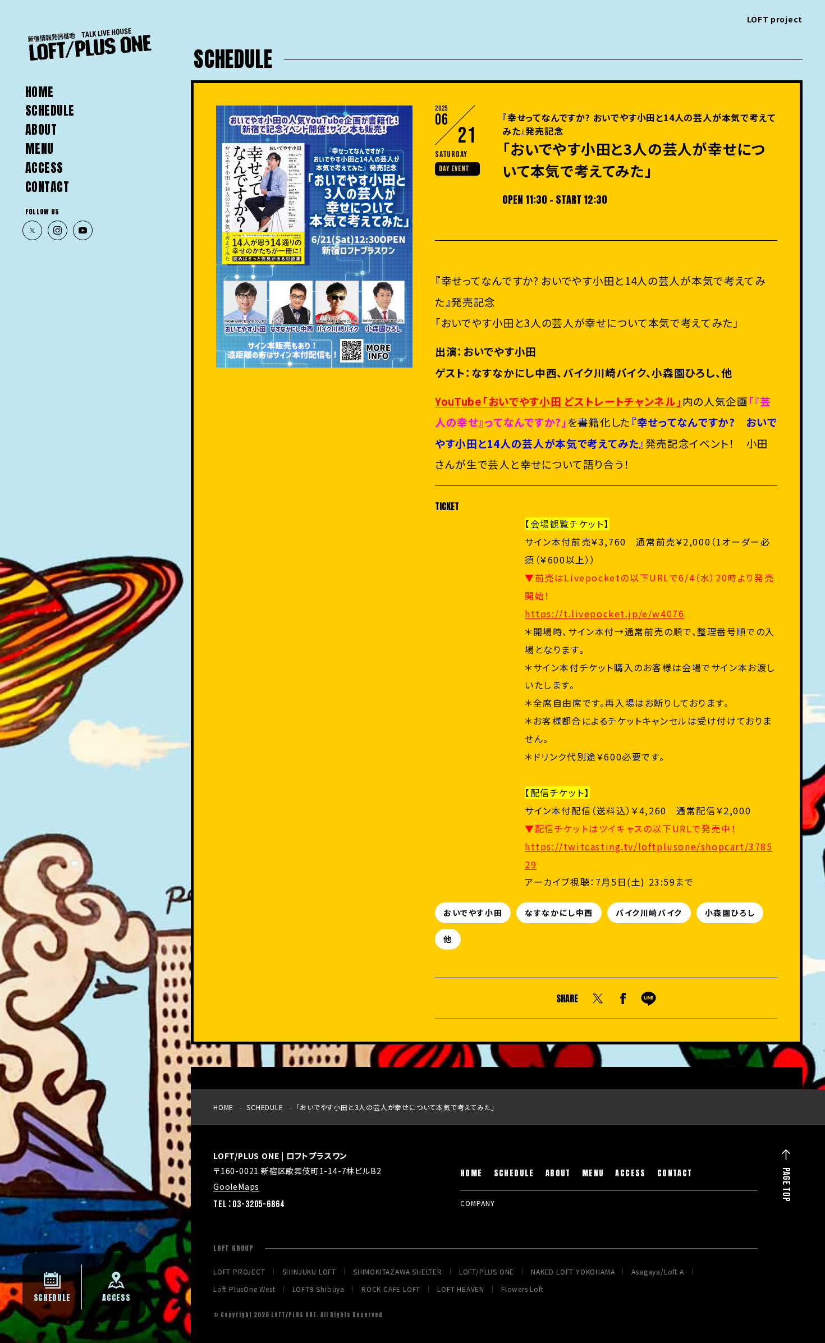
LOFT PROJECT (239, 1271)
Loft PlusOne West (244, 1289)
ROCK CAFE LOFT (390, 1289)
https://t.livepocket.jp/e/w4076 (604, 613)
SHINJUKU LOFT (309, 1271)
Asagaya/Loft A (657, 1271)
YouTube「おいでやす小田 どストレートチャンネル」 (558, 401)
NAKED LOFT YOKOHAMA (573, 1271)
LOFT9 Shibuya (318, 1289)
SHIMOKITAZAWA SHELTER (397, 1271)
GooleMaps (236, 1186)
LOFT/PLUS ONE (486, 1271)
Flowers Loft (522, 1289)
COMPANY (477, 1203)
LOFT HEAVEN (460, 1289)
